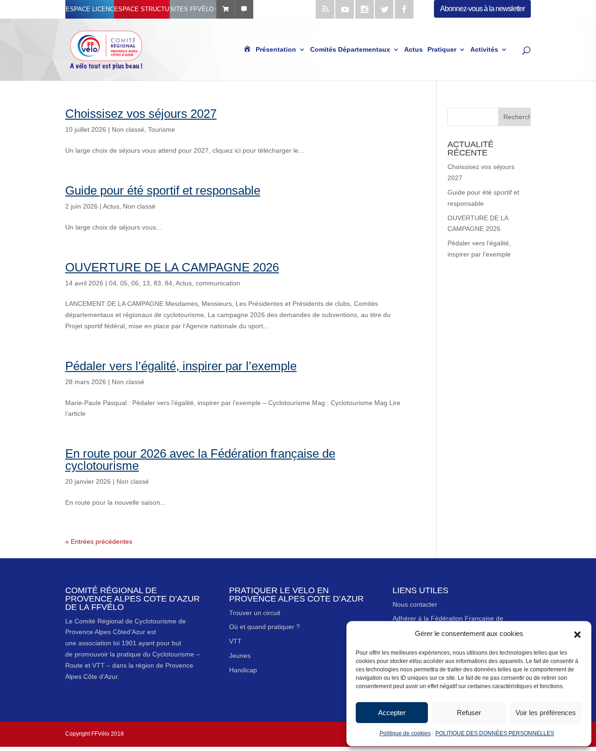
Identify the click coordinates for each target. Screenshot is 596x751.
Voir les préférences (545, 713)
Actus (413, 50)
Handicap (243, 670)
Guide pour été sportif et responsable (162, 190)
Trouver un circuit (254, 612)
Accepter (392, 713)
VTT (235, 641)
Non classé (128, 129)
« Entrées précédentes (98, 541)
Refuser (469, 713)
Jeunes (240, 655)
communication (218, 283)
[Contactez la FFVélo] (244, 9)
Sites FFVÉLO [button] (192, 9)
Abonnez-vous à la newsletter (482, 9)
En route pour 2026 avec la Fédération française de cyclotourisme (200, 460)
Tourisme (161, 129)
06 (135, 283)
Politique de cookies (405, 733)
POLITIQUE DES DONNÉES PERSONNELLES (494, 733)
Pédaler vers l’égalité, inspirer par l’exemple (181, 366)
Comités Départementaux (350, 50)
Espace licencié (90, 9)
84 (168, 283)
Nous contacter (415, 604)
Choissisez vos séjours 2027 (141, 114)
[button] (577, 633)
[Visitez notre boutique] (225, 9)
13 (146, 283)
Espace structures (141, 9)
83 (157, 283)
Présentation (276, 50)
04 (112, 283)
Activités (484, 50)
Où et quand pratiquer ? (264, 626)
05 (124, 283)
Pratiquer (441, 50)
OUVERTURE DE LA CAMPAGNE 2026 (172, 267)
